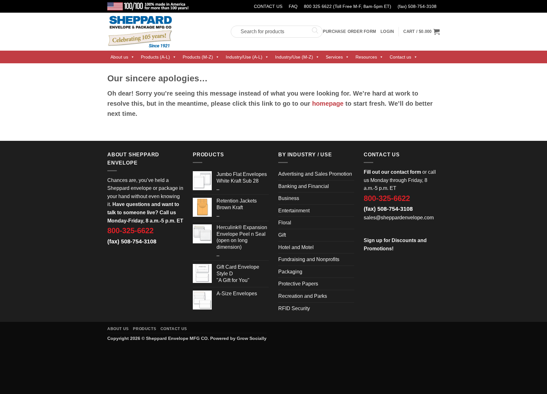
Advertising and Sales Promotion (315, 174)
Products (144, 329)
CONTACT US (268, 6)
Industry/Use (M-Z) (294, 56)
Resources (366, 56)
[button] (421, 32)
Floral (284, 222)
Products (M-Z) (198, 56)
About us (119, 56)
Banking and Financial (303, 186)
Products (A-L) (155, 56)
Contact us (400, 56)
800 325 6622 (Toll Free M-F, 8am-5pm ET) (347, 6)
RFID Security (294, 308)
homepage (327, 103)
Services (334, 56)
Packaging (290, 271)
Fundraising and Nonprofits (308, 259)
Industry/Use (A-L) (244, 56)
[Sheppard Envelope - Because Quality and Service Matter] (164, 32)
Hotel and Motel (296, 247)
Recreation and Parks (302, 296)
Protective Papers (298, 283)
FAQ (293, 6)
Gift (282, 235)
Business (288, 198)
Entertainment (294, 210)
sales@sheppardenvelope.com (399, 217)
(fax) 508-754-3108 (417, 6)
